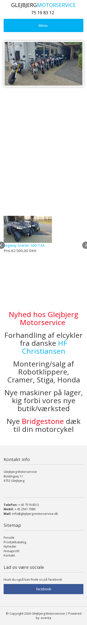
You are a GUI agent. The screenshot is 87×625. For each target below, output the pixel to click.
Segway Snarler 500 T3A (24, 245)
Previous (12, 64)
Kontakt (9, 555)
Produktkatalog (15, 542)
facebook (43, 588)
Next (75, 64)
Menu (43, 25)
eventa (46, 618)
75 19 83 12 (42, 12)
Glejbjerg (43, 4)
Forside (9, 537)
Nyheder (10, 546)
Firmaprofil (11, 551)
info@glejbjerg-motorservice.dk (35, 513)
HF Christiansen (44, 347)
